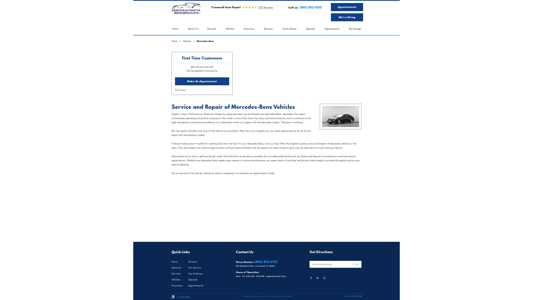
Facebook (311, 278)
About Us (193, 28)
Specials (310, 28)
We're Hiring (347, 17)
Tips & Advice (289, 28)
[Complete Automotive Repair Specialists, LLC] (186, 8)
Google (317, 278)
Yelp (324, 278)
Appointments (347, 7)
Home (175, 28)
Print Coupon (180, 90)
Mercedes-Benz (205, 41)
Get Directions (355, 264)
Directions (249, 28)
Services (211, 28)
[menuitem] (175, 29)
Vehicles (230, 28)
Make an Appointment (202, 81)
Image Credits (184, 297)
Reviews (268, 28)
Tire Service (194, 268)
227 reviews (266, 7)
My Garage (355, 28)
